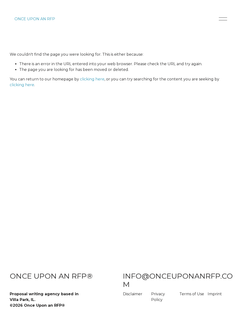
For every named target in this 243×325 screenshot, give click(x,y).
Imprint (215, 294)
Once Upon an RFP (34, 19)
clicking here (92, 79)
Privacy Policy (158, 297)
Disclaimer (132, 294)
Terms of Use (191, 294)
